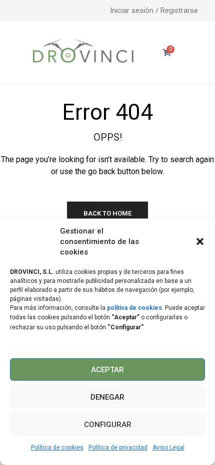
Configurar (108, 424)
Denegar (107, 397)
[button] (200, 241)
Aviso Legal (168, 447)
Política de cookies (57, 447)
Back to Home (108, 213)
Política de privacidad (118, 447)
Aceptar (107, 369)
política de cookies (134, 307)
